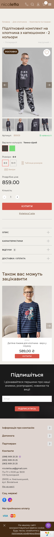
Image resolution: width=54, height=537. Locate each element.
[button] (49, 326)
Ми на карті (8, 486)
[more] (50, 428)
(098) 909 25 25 (10, 456)
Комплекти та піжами (40, 22)
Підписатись (27, 408)
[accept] (4, 525)
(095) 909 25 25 (10, 460)
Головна (6, 22)
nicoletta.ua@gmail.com (14, 468)
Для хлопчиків (20, 22)
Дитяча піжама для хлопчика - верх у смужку (27, 344)
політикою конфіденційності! (27, 533)
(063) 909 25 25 (10, 463)
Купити (27, 206)
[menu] (50, 4)
